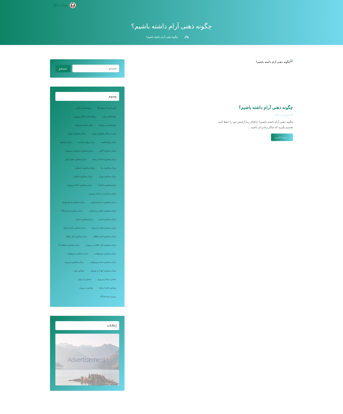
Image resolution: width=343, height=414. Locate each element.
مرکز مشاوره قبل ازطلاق (104, 236)
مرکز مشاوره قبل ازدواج (75, 228)
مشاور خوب (78, 270)
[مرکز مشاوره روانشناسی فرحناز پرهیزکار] (63, 5)
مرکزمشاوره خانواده (107, 185)
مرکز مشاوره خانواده (83, 176)
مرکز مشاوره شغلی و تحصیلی (102, 210)
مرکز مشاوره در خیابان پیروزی (102, 193)
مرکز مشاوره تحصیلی (85, 168)
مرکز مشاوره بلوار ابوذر (75, 159)
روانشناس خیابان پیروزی (85, 116)
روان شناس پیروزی (84, 125)
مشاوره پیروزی (86, 288)
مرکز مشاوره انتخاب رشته (104, 159)
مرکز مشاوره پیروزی (74, 262)
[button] (291, 6)
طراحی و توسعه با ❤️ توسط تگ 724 (92, 400)
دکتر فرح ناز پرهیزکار (106, 108)
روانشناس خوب (109, 116)
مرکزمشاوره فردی (84, 219)
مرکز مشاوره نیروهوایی (77, 253)
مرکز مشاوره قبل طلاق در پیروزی (101, 245)
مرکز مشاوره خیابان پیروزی (79, 185)
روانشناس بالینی (83, 108)
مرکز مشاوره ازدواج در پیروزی (79, 150)
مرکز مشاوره (66, 142)
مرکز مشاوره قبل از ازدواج (104, 228)
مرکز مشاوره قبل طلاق (76, 236)
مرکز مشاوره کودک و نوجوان (103, 270)
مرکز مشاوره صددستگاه (72, 210)
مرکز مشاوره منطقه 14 (68, 245)
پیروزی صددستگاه (108, 296)
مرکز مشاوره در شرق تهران (103, 202)
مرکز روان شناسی (86, 142)
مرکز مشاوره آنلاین (107, 150)
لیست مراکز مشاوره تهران (104, 133)
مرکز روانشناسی (108, 142)
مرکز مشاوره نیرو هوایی (105, 253)
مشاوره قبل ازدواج (107, 288)
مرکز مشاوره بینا (108, 168)
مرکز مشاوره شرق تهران (73, 202)
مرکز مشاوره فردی (107, 219)
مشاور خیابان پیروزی (106, 279)
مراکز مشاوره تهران (77, 133)
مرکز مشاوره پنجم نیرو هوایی (103, 262)
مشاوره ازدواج (84, 279)
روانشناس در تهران (107, 125)
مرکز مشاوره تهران (107, 176)
